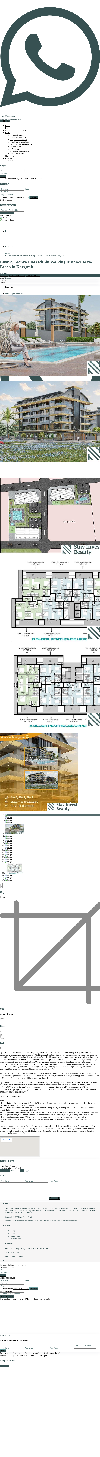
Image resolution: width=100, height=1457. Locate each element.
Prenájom (9, 128)
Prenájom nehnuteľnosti (20, 142)
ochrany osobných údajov (56, 1220)
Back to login (32, 1299)
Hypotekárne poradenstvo (21, 144)
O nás (12, 161)
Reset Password (7, 213)
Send (3, 1351)
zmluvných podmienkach (70, 1220)
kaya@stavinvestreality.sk (10, 1168)
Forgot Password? (34, 179)
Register (33, 197)
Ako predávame (17, 154)
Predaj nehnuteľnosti (18, 137)
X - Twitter (13, 275)
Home (7, 253)
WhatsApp (30, 275)
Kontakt (8, 158)
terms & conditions (21, 197)
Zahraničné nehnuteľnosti (15, 130)
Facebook (4, 275)
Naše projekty (11, 156)
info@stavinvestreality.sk (10, 119)
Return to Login (6, 215)
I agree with (16, 197)
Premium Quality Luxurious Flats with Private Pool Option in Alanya (28, 1355)
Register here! (5, 1299)
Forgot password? (19, 1299)
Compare (4, 1366)
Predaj (7, 125)
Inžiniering (14, 149)
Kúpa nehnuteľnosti (18, 140)
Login (3, 176)
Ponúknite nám (16, 135)
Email (37, 275)
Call (9, 1170)
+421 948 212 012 (7, 116)
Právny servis (15, 147)
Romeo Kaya (7, 1160)
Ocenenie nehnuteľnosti (20, 151)
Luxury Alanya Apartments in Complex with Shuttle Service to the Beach (30, 1353)
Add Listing (5, 121)
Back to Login (6, 200)
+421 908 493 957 (7, 1166)
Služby (8, 133)
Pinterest (21, 275)
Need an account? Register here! (13, 179)
